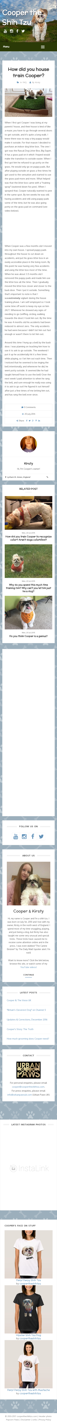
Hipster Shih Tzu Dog (28, 1335)
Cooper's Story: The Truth (20, 1029)
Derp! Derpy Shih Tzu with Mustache (28, 1390)
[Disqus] (28, 692)
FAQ (25, 82)
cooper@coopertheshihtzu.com (28, 1086)
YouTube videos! (28, 967)
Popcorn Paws (12, 1419)
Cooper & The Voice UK (19, 1000)
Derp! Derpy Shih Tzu (28, 1280)
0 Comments (30, 407)
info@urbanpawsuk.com (19, 1094)
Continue (28, 975)
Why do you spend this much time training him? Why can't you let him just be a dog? (28, 588)
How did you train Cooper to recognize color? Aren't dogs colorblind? (28, 538)
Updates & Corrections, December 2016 (27, 1019)
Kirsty (37, 82)
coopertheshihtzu (30, 1283)
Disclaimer (26, 1419)
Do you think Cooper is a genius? (28, 636)
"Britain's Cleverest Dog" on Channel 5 (26, 1009)
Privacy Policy (45, 1419)
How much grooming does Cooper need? (28, 1038)
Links (34, 1419)
